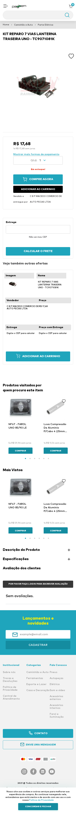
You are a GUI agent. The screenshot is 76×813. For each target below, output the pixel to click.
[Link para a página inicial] (6, 24)
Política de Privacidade (41, 800)
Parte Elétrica (45, 25)
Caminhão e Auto (23, 25)
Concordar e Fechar (38, 807)
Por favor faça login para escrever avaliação (38, 584)
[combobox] (38, 15)
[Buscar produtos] (65, 15)
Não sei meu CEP (38, 237)
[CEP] (38, 227)
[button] (5, 6)
